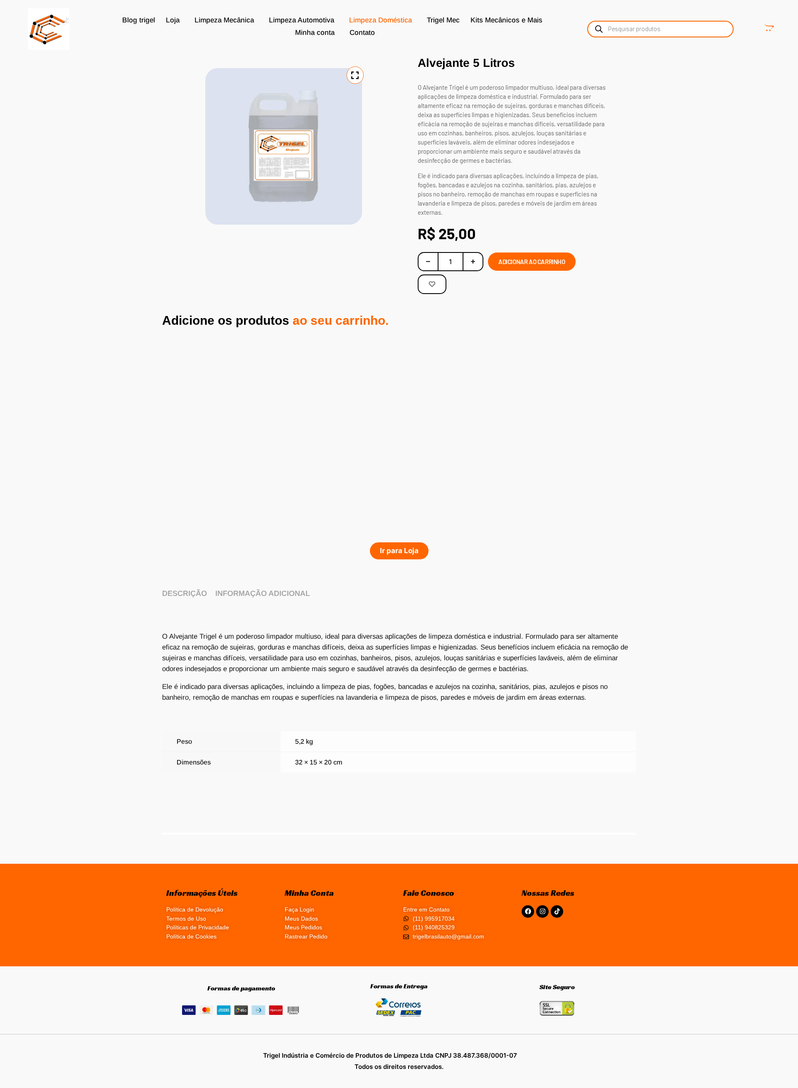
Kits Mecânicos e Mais (506, 20)
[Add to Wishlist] (432, 284)
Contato (362, 32)
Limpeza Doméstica (380, 20)
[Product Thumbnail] (355, 75)
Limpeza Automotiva (301, 20)
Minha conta (315, 32)
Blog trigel (138, 20)
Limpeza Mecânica (224, 20)
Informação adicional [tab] (262, 593)
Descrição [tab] (184, 593)
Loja (173, 20)
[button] (175, 20)
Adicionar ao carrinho (531, 261)
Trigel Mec (443, 20)
